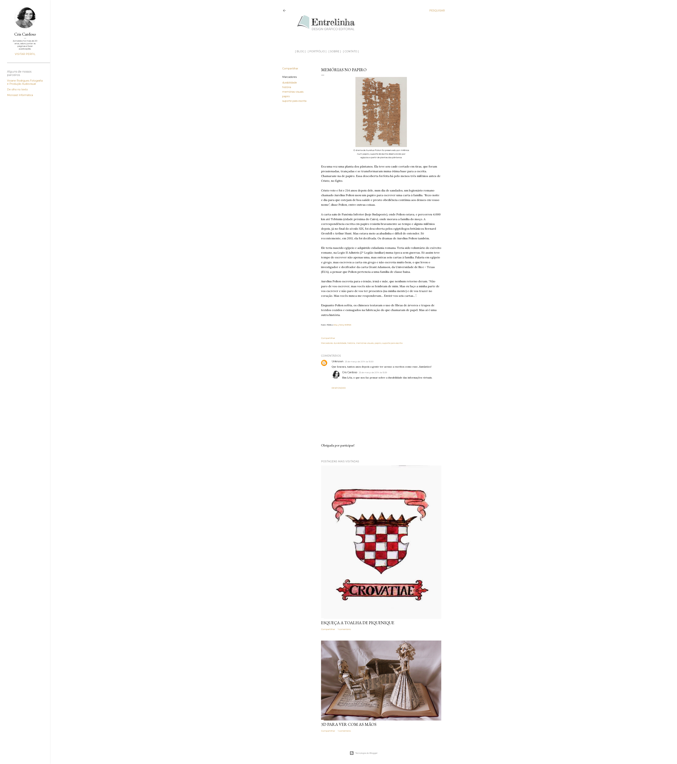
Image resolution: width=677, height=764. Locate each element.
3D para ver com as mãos (348, 724)
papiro (286, 96)
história (286, 87)
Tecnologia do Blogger (366, 753)
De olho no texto (17, 89)
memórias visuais (292, 91)
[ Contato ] (351, 51)
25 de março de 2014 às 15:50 (359, 361)
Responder (339, 388)
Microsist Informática (20, 95)
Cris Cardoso (349, 372)
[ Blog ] (300, 51)
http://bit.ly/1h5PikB (342, 325)
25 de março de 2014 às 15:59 (373, 372)
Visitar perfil (25, 54)
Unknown (337, 361)
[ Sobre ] (334, 51)
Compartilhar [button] (290, 68)
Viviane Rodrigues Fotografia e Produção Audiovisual (25, 82)
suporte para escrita (294, 101)
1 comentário (344, 629)
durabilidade (289, 82)
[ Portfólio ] (317, 51)
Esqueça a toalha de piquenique (357, 622)
